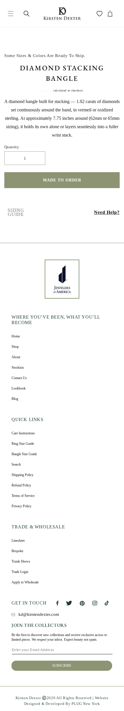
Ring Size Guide (23, 444)
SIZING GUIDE (16, 212)
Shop (15, 347)
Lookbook (19, 388)
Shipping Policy (22, 475)
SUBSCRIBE (61, 666)
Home (16, 336)
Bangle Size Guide (24, 454)
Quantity (11, 147)
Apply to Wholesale (25, 582)
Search (16, 464)
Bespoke (17, 551)
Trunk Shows (21, 561)
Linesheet (18, 541)
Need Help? (107, 212)
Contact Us (19, 378)
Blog (15, 399)
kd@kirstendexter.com (38, 614)
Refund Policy (21, 485)
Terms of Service (23, 496)
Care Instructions (23, 433)
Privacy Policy (21, 506)
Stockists (18, 367)
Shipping (46, 90)
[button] (26, 13)
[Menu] (10, 13)
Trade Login (20, 572)
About (16, 357)
